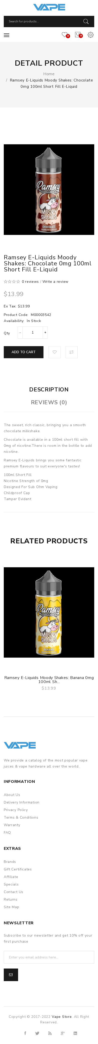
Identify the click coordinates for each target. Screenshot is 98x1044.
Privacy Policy (16, 810)
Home (49, 73)
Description (49, 389)
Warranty (12, 825)
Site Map (11, 907)
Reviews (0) (49, 402)
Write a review (55, 281)
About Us (12, 794)
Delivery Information (21, 802)
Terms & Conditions (21, 817)
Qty (7, 333)
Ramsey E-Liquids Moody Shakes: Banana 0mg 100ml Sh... (49, 680)
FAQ (7, 832)
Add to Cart (24, 352)
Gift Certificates (18, 869)
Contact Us (13, 892)
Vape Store (62, 1016)
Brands (10, 861)
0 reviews (30, 281)
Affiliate (11, 876)
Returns (11, 899)
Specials (11, 884)
